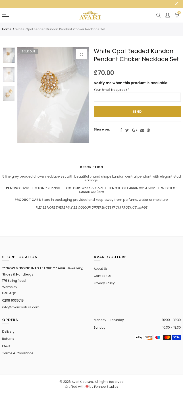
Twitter (127, 130)
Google (134, 130)
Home (7, 29)
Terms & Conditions (17, 353)
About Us (101, 268)
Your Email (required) (111, 90)
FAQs (6, 346)
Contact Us (102, 276)
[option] (53, 95)
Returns (8, 338)
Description (91, 167)
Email (142, 130)
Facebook (121, 130)
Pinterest (148, 130)
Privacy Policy (104, 283)
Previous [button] (29, 95)
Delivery (8, 331)
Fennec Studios (106, 386)
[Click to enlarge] (81, 54)
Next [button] (77, 95)
